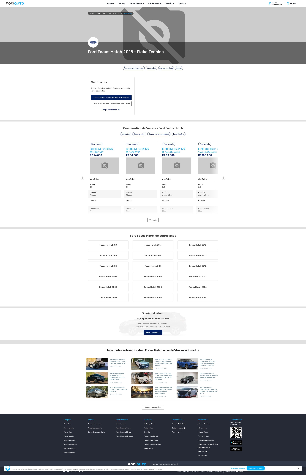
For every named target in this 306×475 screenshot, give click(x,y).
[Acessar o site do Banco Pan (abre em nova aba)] (239, 471)
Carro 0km (67, 424)
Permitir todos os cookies (255, 468)
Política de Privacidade (206, 440)
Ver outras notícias (153, 407)
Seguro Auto (148, 448)
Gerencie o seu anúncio (96, 432)
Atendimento (202, 455)
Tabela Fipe (148, 428)
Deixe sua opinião (153, 332)
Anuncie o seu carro (95, 424)
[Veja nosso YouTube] (68, 471)
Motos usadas (69, 436)
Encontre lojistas (69, 448)
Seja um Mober (203, 432)
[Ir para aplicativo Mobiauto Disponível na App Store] (236, 449)
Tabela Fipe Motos (151, 440)
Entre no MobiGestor (179, 424)
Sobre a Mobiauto (204, 424)
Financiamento (137, 3)
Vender (121, 3)
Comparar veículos (109, 110)
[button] (125, 134)
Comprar (110, 3)
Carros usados (69, 428)
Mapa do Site (202, 451)
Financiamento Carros (123, 428)
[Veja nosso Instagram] (72, 471)
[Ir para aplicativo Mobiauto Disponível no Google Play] (236, 443)
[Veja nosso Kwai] (83, 471)
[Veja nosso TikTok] (75, 471)
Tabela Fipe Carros (151, 436)
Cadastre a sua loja (179, 428)
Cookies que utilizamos (238, 468)
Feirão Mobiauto (69, 452)
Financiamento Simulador (125, 436)
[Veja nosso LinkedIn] (79, 471)
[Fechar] (298, 468)
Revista (182, 3)
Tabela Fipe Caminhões (152, 444)
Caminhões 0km (69, 440)
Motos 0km (68, 432)
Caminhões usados (70, 444)
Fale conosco (202, 428)
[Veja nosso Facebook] (64, 471)
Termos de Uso (203, 436)
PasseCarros (176, 432)
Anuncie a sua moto (95, 428)
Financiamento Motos (123, 432)
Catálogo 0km (154, 3)
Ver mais (153, 220)
